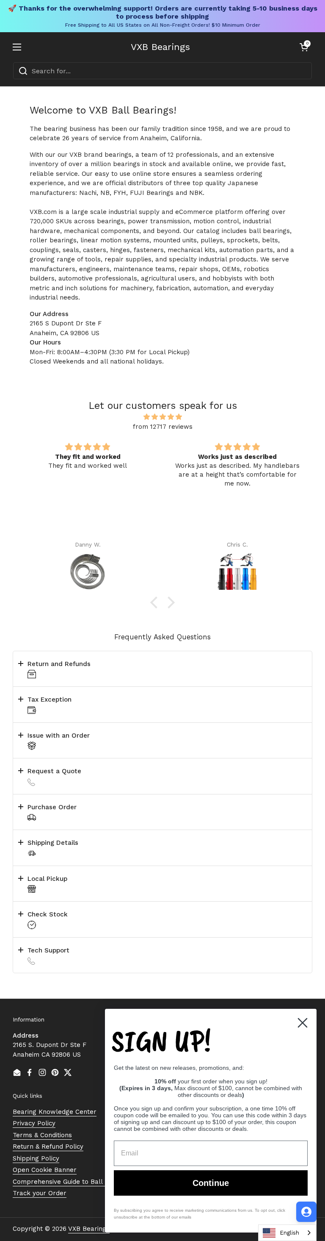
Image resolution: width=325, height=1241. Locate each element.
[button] (303, 47)
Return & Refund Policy (48, 1146)
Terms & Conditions (42, 1135)
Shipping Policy (36, 1158)
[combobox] (162, 70)
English (289, 1233)
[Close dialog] (302, 1022)
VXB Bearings (160, 47)
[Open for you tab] (306, 1212)
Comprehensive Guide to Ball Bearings (72, 1181)
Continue (211, 1183)
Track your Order (39, 1193)
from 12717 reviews (163, 426)
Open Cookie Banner (45, 1170)
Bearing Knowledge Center (54, 1112)
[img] (162, 417)
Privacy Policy (34, 1123)
